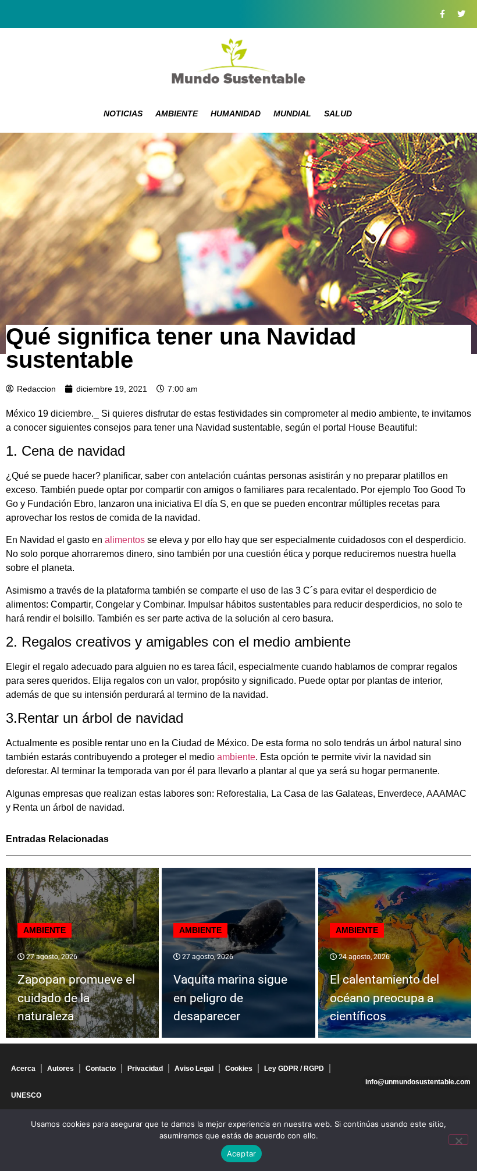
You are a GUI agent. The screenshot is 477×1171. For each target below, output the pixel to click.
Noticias (123, 113)
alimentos (125, 540)
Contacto (101, 1068)
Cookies (238, 1068)
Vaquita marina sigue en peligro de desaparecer (230, 998)
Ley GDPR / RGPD (294, 1068)
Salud (338, 113)
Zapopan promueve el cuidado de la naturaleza (76, 998)
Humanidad (236, 113)
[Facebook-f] (442, 14)
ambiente (236, 757)
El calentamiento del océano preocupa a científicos (384, 998)
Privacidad (145, 1068)
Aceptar (242, 1153)
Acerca (23, 1068)
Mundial (292, 113)
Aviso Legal (194, 1068)
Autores (60, 1068)
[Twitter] (461, 14)
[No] (458, 1139)
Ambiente (176, 113)
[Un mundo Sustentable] (238, 61)
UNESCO (26, 1095)
